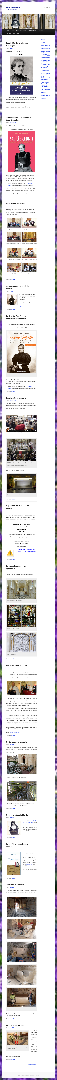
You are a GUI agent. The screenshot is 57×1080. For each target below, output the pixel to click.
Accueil (7, 30)
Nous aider (41, 30)
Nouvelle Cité (29, 864)
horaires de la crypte (14, 732)
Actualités (13, 110)
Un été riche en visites (15, 203)
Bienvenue (43, 39)
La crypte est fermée (14, 1025)
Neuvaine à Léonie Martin (17, 815)
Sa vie (13, 30)
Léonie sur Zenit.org (45, 95)
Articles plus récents (32, 38)
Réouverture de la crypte (16, 665)
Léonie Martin (13, 7)
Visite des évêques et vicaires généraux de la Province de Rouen (45, 45)
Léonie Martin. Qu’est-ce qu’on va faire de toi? (45, 62)
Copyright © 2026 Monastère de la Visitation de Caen (28, 1075)
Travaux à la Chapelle (15, 884)
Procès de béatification (21, 30)
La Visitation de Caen (32, 30)
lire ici (21, 306)
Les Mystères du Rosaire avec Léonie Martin (45, 75)
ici (25, 470)
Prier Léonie (8, 33)
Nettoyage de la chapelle (16, 742)
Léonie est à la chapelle (16, 398)
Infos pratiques (16, 33)
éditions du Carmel (32, 106)
